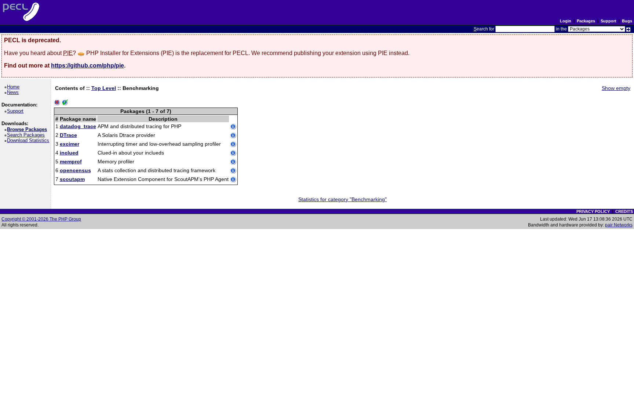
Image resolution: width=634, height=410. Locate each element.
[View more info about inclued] (233, 153)
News (14, 92)
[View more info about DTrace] (233, 135)
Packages (586, 21)
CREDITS (624, 211)
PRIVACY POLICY (593, 211)
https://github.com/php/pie (87, 65)
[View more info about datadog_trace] (233, 127)
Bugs (627, 21)
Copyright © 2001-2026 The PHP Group (41, 219)
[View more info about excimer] (233, 144)
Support (608, 21)
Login (565, 21)
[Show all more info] (65, 103)
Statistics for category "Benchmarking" (342, 199)
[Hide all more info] (57, 103)
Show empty (616, 88)
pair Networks (619, 225)
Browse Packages (28, 129)
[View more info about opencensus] (233, 171)
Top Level (103, 88)
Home (14, 87)
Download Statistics (29, 140)
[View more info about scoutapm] (233, 180)
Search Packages (27, 135)
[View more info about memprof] (233, 162)
